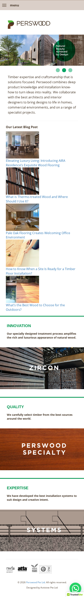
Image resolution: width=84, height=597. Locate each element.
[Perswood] (29, 24)
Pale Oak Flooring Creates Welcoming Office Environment (38, 235)
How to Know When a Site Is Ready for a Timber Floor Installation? (40, 271)
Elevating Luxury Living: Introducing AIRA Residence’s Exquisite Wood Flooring (35, 162)
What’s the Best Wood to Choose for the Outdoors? (35, 307)
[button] (75, 588)
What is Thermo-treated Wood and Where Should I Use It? (37, 199)
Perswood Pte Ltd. (36, 582)
